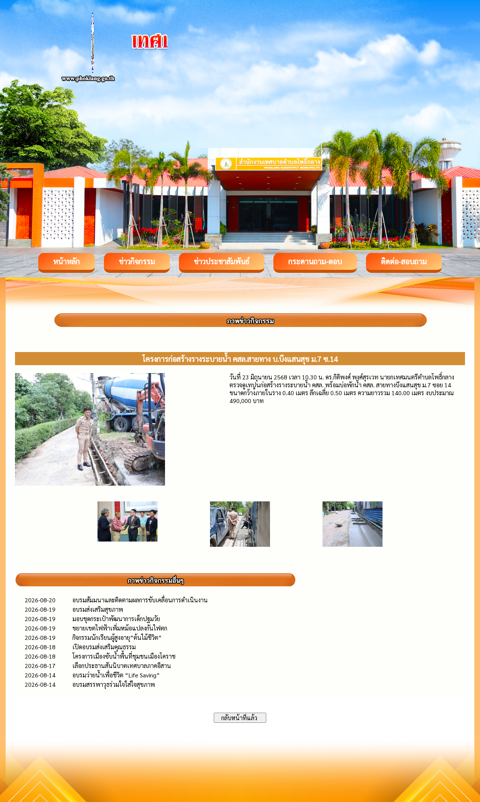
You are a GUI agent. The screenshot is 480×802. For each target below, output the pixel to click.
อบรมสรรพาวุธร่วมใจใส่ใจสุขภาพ (113, 684)
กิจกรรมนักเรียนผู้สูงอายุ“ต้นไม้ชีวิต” (117, 637)
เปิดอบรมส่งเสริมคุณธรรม (104, 647)
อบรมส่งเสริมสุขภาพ (97, 609)
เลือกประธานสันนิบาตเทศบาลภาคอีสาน (121, 666)
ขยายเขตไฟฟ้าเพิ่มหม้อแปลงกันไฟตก (119, 628)
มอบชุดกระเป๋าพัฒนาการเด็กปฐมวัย (116, 619)
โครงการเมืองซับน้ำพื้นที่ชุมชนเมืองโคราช (124, 656)
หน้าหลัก (66, 261)
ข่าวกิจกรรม (137, 261)
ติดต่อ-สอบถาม (404, 261)
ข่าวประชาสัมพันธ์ (221, 261)
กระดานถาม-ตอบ (315, 261)
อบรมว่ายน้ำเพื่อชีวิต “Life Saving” (116, 675)
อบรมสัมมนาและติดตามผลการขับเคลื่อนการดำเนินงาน (140, 600)
